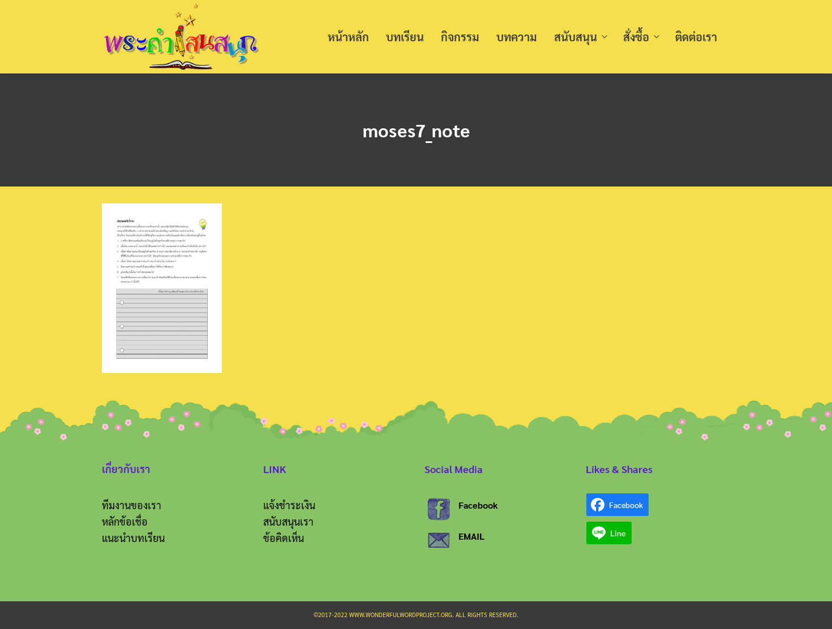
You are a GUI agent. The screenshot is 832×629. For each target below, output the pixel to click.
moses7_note (416, 129)
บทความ (516, 36)
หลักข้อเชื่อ (125, 521)
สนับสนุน (575, 36)
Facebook (478, 505)
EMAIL (471, 536)
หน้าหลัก (348, 36)
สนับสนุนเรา (288, 521)
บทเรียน (405, 36)
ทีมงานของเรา (131, 504)
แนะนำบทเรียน (133, 537)
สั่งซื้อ (636, 36)
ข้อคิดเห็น (283, 537)
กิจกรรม (460, 36)
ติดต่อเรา (696, 36)
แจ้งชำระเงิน (289, 504)
